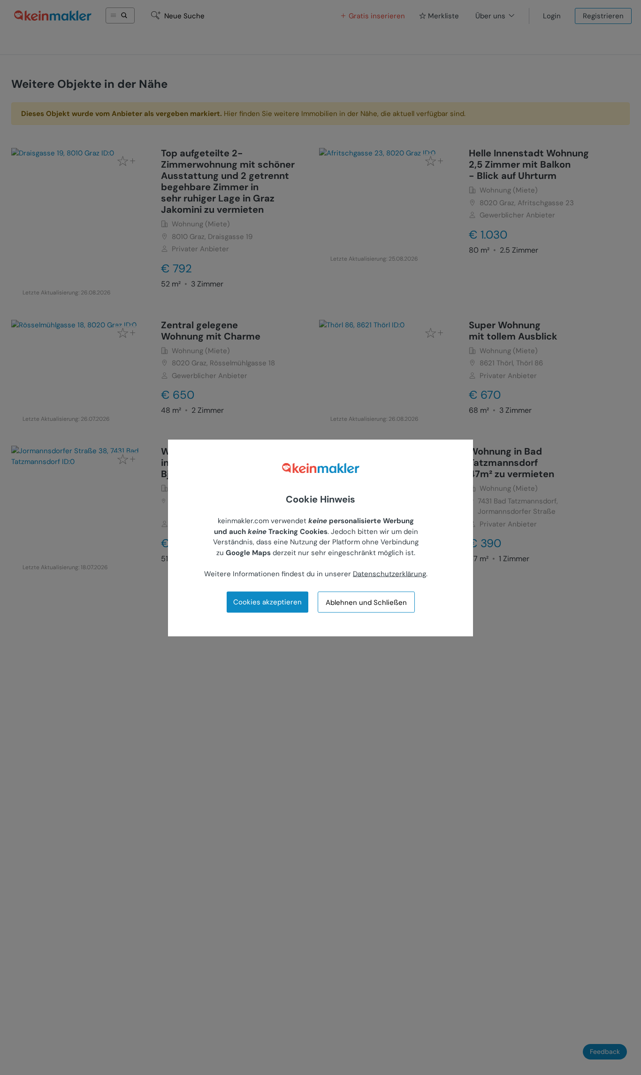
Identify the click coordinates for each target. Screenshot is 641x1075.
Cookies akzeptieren (267, 601)
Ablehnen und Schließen (366, 602)
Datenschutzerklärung (389, 573)
